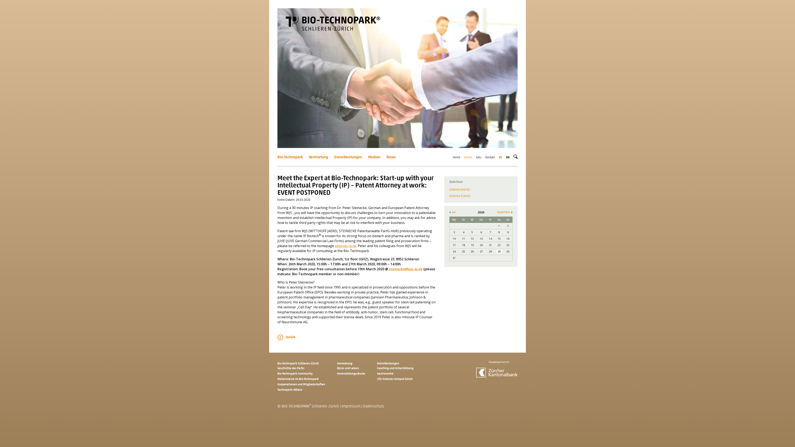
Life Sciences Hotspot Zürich (395, 379)
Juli (454, 212)
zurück (290, 337)
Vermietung (318, 157)
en (508, 157)
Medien (374, 157)
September (503, 212)
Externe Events (459, 196)
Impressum (351, 407)
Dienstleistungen (348, 157)
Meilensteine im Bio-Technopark (298, 379)
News (391, 157)
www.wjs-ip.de (345, 246)
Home (456, 157)
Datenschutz (373, 407)
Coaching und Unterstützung (395, 368)
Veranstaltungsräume (351, 373)
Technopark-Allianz (289, 390)
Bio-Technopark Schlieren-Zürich (298, 363)
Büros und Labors (348, 368)
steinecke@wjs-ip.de (406, 269)
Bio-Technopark (290, 157)
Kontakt (490, 157)
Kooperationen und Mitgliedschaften (301, 384)
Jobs (478, 157)
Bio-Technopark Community (295, 373)
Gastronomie (385, 373)
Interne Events (459, 189)
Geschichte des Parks (290, 368)
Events (468, 157)
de (500, 157)
